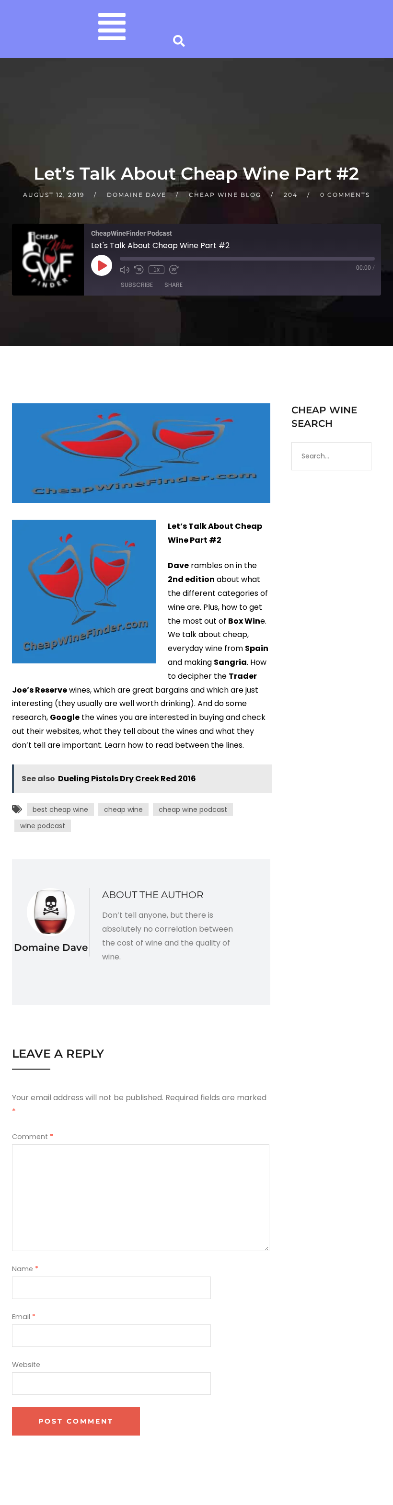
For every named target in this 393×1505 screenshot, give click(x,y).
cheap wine (123, 809)
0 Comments (345, 194)
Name (25, 1269)
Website (26, 1364)
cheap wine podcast (193, 809)
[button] (112, 29)
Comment (32, 1136)
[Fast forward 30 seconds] (174, 269)
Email (23, 1317)
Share (173, 285)
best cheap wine (60, 809)
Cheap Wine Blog (225, 194)
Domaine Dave (136, 194)
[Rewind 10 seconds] (139, 269)
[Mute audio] (124, 269)
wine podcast (42, 826)
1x (156, 269)
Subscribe (137, 285)
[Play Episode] (101, 265)
